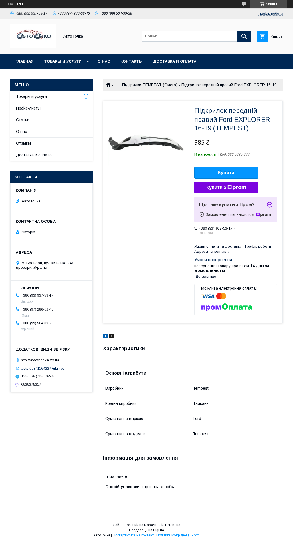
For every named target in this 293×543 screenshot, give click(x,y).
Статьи (22, 120)
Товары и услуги (63, 61)
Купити (226, 172)
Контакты (131, 61)
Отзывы (23, 143)
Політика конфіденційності (178, 535)
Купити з (216, 187)
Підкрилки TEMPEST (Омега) (149, 85)
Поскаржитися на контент (133, 535)
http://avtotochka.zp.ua (40, 360)
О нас (104, 61)
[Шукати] (244, 36)
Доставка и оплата (174, 61)
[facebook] (105, 337)
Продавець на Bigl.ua (146, 530)
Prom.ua (173, 525)
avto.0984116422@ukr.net (42, 368)
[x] (111, 337)
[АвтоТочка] (33, 46)
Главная (24, 61)
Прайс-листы (28, 108)
